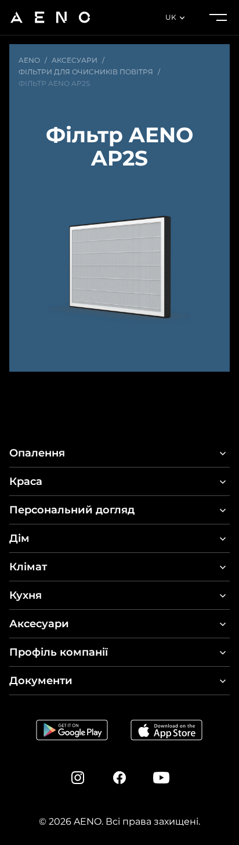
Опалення (37, 453)
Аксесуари (39, 623)
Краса (25, 481)
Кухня (25, 595)
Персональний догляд (72, 510)
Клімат (28, 566)
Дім (19, 538)
